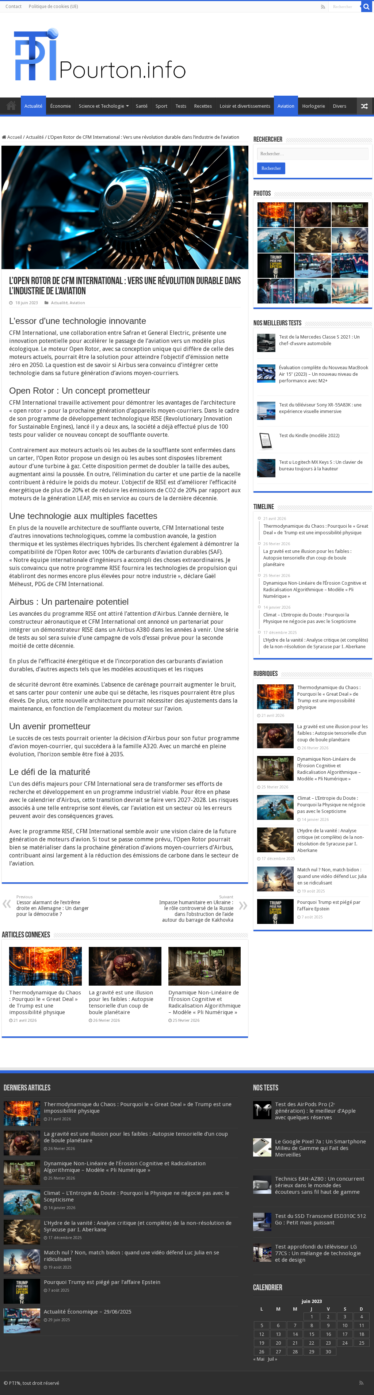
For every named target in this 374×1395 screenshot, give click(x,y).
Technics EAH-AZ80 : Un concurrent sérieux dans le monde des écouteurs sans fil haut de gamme (320, 1185)
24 (344, 1343)
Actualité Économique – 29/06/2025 (87, 1311)
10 (344, 1325)
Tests (180, 106)
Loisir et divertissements (245, 106)
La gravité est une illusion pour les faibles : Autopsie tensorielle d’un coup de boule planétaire (121, 1002)
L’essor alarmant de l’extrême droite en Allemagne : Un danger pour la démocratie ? (52, 906)
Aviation (286, 106)
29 (311, 1351)
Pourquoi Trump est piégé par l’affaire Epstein (102, 1282)
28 (295, 1351)
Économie (60, 106)
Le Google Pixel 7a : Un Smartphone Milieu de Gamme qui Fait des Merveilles (320, 1148)
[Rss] (323, 7)
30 (328, 1351)
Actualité (33, 106)
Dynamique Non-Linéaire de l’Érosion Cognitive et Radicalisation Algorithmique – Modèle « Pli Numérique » (204, 1002)
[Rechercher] (366, 6)
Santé (142, 106)
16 (328, 1334)
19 (261, 1343)
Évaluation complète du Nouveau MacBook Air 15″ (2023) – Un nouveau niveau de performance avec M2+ (323, 374)
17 (344, 1334)
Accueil (11, 105)
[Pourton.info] (98, 53)
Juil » (272, 1359)
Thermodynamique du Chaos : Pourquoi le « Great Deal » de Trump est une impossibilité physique (45, 1002)
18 (361, 1334)
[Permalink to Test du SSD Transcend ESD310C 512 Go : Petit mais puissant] (262, 1221)
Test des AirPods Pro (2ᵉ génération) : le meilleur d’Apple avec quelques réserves (315, 1111)
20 (278, 1343)
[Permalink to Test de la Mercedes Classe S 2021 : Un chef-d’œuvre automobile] (266, 342)
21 (295, 1343)
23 (328, 1343)
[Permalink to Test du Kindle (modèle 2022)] (266, 441)
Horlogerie (313, 106)
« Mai (258, 1359)
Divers (339, 106)
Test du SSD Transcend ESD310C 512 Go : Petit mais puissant (320, 1219)
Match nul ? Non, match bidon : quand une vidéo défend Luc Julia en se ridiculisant (332, 876)
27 (278, 1351)
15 (311, 1334)
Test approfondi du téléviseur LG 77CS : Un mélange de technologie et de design (318, 1253)
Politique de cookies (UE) (53, 6)
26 (261, 1351)
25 (361, 1343)
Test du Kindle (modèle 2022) (309, 435)
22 (311, 1343)
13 (278, 1334)
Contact (13, 6)
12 (261, 1334)
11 (361, 1325)
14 (295, 1334)
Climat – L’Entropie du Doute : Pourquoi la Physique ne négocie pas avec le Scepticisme (331, 804)
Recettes (203, 106)
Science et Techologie (101, 106)
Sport (161, 106)
